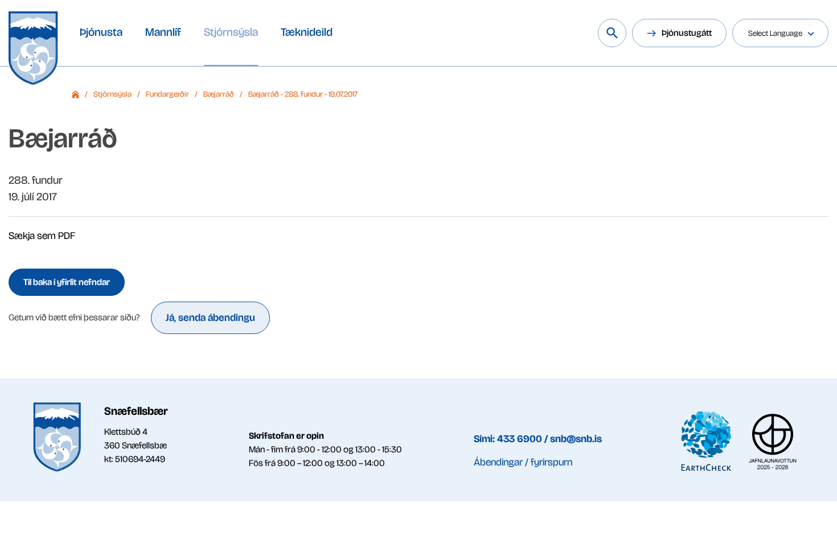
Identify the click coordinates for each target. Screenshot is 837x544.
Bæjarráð (218, 94)
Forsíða (75, 94)
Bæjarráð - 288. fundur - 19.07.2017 (303, 94)
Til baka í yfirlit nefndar (66, 282)
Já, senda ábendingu (210, 317)
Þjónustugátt (687, 32)
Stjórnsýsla (112, 94)
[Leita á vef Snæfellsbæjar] (612, 33)
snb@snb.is (576, 438)
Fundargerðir (167, 94)
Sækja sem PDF (42, 235)
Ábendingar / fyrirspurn (523, 462)
